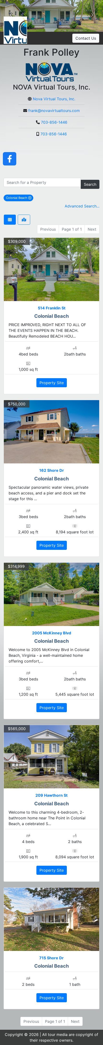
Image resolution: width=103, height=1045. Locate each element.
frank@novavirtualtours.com (54, 110)
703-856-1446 (54, 122)
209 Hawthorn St (51, 795)
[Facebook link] (9, 158)
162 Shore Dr (51, 470)
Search (90, 184)
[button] (11, 15)
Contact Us (85, 38)
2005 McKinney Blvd (51, 633)
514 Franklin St (51, 308)
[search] (42, 182)
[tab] (10, 220)
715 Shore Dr (51, 957)
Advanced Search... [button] (82, 206)
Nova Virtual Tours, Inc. (54, 98)
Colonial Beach (19, 198)
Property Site (52, 382)
